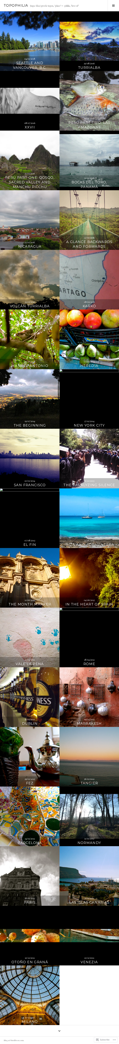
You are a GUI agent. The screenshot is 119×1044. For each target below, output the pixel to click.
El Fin (29, 545)
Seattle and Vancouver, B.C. (29, 65)
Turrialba (89, 68)
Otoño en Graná (29, 962)
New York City (89, 425)
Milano (30, 1022)
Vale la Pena (30, 664)
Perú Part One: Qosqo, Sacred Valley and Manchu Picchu (29, 182)
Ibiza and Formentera (89, 545)
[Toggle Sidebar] (113, 5)
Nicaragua (29, 246)
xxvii (30, 127)
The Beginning (30, 425)
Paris (29, 902)
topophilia (16, 5)
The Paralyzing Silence (89, 485)
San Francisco (30, 485)
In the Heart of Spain (89, 604)
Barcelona (30, 843)
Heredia (89, 366)
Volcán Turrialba (30, 306)
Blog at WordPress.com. (14, 1040)
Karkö (89, 306)
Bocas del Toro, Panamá (89, 184)
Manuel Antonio (29, 366)
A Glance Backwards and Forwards (89, 244)
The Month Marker (30, 604)
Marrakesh (89, 723)
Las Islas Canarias (89, 902)
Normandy (89, 843)
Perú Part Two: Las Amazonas (89, 125)
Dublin (29, 723)
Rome (89, 664)
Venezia (89, 962)
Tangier (89, 783)
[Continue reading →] (30, 41)
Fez (29, 783)
